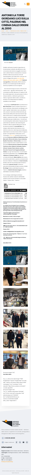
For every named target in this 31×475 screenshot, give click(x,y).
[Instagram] (27, 442)
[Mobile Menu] (28, 4)
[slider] (24, 190)
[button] (25, 4)
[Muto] (21, 190)
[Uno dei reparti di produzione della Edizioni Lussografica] (15, 297)
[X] (20, 442)
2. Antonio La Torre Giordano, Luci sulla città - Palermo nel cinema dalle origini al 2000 (14, 195)
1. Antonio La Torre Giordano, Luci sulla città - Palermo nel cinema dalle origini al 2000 (14, 193)
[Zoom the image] (11, 420)
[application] (15, 190)
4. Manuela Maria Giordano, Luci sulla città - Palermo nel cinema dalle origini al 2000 (14, 198)
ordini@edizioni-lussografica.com (15, 231)
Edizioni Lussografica (12, 221)
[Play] (6, 190)
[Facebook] (16, 442)
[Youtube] (23, 442)
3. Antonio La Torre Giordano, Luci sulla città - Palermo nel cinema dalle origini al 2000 (14, 196)
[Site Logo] (9, 4)
